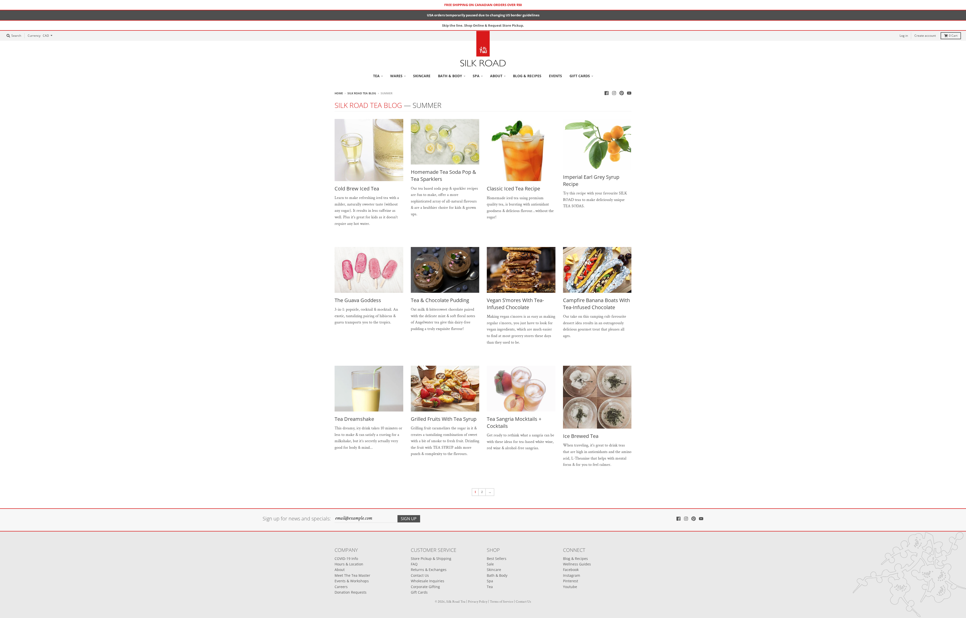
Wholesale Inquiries (427, 581)
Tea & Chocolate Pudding (440, 300)
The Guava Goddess (358, 300)
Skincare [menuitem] (421, 75)
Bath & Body (497, 575)
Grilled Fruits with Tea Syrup (443, 419)
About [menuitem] (496, 75)
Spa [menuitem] (476, 75)
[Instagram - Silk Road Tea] (614, 93)
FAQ (414, 564)
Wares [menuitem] (396, 75)
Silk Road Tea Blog (361, 93)
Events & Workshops (352, 581)
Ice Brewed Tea (580, 436)
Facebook (571, 569)
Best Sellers (496, 558)
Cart (953, 35)
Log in (904, 35)
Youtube (570, 586)
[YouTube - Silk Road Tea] (629, 93)
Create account (925, 35)
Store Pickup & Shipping (431, 558)
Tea (490, 586)
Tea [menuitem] (376, 75)
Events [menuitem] (555, 75)
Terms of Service (501, 601)
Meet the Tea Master (352, 575)
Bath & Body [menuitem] (450, 75)
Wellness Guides (577, 564)
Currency (34, 35)
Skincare (494, 569)
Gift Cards (419, 592)
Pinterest (570, 581)
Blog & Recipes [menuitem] (527, 75)
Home (339, 93)
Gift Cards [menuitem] (580, 75)
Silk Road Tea (455, 601)
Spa (490, 581)
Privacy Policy (477, 601)
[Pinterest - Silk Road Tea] (621, 93)
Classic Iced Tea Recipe (513, 188)
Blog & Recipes (575, 558)
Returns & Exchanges (429, 569)
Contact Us (420, 575)
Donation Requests (351, 592)
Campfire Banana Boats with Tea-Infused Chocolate (596, 304)
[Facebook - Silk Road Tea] (606, 93)
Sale (490, 564)
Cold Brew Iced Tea (357, 188)
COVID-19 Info (346, 558)
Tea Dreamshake (354, 419)
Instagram (571, 575)
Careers (341, 586)
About (340, 569)
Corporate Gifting (425, 586)
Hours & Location (349, 564)
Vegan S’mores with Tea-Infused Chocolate (515, 304)
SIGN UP (409, 518)
